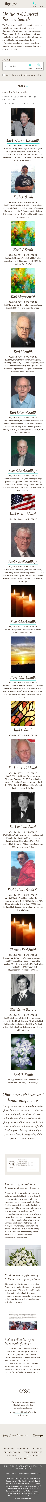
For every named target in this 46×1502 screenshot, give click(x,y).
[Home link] (9, 4)
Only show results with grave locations (24, 75)
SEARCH (7, 60)
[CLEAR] (30, 65)
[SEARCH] (38, 65)
